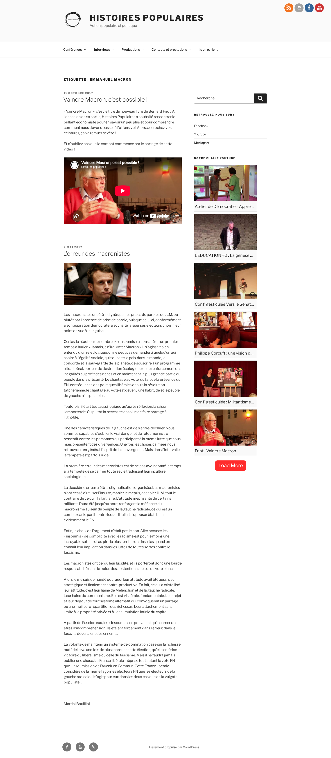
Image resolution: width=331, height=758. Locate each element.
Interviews (102, 49)
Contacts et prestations (169, 49)
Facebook (201, 126)
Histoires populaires (147, 18)
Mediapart (201, 143)
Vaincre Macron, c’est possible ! (105, 99)
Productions (131, 49)
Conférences (72, 49)
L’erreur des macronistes (96, 253)
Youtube (200, 134)
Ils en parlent (208, 49)
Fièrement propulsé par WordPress (174, 747)
